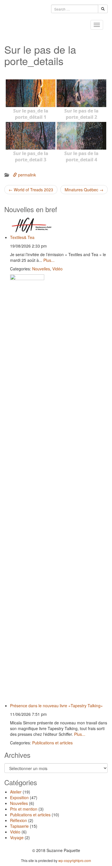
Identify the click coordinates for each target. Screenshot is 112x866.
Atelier (16, 792)
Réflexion (18, 820)
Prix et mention (23, 809)
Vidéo (57, 269)
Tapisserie (19, 826)
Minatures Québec (84, 189)
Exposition (19, 797)
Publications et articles (52, 743)
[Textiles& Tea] (59, 225)
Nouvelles (41, 269)
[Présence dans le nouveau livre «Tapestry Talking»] (59, 488)
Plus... (49, 260)
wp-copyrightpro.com (74, 860)
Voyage (17, 837)
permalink (26, 175)
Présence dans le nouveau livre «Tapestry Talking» (56, 705)
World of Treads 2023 (31, 189)
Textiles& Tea (22, 237)
